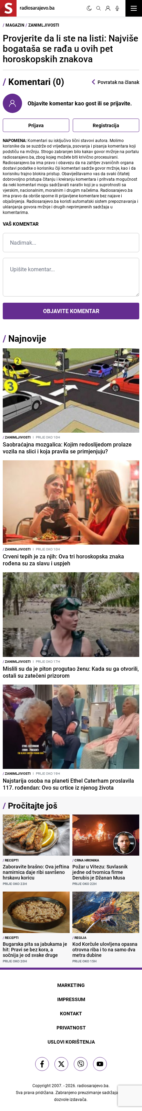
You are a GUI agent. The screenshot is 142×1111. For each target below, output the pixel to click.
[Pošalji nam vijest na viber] (81, 1064)
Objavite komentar (71, 311)
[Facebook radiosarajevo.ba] (42, 1064)
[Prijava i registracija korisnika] (107, 8)
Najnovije (27, 338)
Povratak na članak (118, 82)
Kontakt (71, 1013)
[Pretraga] (98, 8)
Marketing (71, 985)
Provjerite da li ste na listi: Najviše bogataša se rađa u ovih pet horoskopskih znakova (70, 48)
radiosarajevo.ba (93, 1085)
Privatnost (71, 1027)
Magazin (15, 25)
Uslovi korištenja (71, 1041)
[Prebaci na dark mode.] (89, 8)
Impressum (71, 999)
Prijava (36, 125)
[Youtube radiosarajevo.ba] (100, 1064)
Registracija (106, 125)
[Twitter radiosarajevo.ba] (61, 1064)
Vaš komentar (21, 223)
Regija (79, 937)
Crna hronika (85, 860)
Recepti (11, 860)
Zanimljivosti (43, 25)
